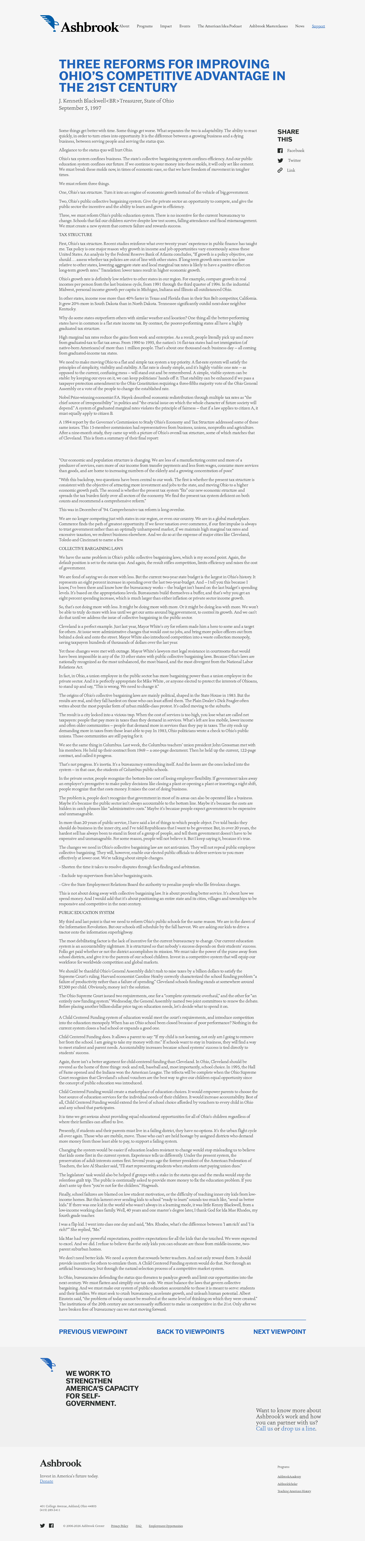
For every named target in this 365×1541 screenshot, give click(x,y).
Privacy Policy (119, 1526)
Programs (145, 26)
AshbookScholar (287, 1484)
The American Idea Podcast (220, 26)
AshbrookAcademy (289, 1477)
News (299, 26)
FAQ (138, 1526)
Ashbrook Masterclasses (268, 26)
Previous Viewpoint (93, 1331)
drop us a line (298, 1428)
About (124, 26)
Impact (166, 26)
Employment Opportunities (166, 1526)
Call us (264, 1428)
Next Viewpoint (279, 1331)
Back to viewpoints (191, 1331)
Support (318, 26)
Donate (46, 1481)
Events (184, 26)
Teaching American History (294, 1491)
